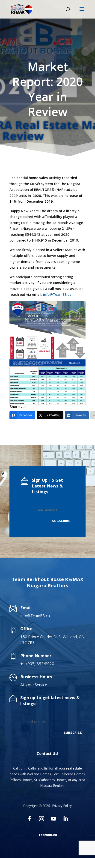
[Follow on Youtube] (53, 819)
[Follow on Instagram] (41, 819)
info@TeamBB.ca (57, 294)
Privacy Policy (62, 806)
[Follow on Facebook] (29, 819)
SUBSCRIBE (61, 521)
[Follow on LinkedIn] (65, 819)
